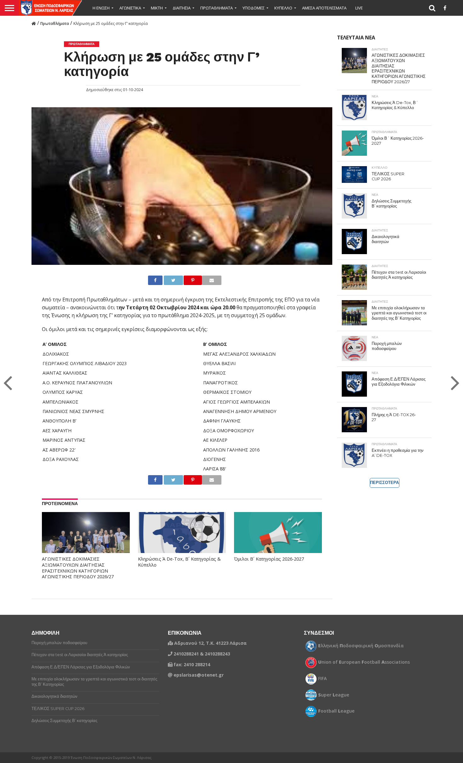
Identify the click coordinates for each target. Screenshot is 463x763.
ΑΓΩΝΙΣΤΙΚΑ (130, 8)
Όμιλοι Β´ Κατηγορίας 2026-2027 (269, 559)
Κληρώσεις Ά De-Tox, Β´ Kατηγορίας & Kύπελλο (179, 562)
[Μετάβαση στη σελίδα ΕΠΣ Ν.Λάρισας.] (33, 23)
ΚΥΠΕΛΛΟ (283, 8)
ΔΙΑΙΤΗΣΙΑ (182, 8)
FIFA (322, 678)
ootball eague (336, 711)
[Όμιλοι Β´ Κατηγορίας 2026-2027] (278, 538)
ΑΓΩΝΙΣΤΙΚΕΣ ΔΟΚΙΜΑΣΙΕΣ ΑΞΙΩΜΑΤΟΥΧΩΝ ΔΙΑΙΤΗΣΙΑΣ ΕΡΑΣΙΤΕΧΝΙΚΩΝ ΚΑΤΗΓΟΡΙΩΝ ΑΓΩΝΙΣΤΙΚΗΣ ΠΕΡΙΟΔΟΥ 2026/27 (78, 568)
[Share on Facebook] (153, 280)
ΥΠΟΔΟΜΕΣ (254, 8)
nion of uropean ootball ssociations (364, 662)
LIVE (359, 8)
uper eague (333, 695)
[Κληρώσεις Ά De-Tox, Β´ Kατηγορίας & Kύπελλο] (182, 538)
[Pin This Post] (187, 280)
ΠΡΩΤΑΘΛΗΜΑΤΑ (216, 8)
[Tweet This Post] (168, 280)
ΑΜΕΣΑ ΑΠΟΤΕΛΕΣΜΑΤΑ (324, 8)
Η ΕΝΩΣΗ (101, 8)
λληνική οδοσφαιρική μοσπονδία (361, 646)
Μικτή (157, 8)
